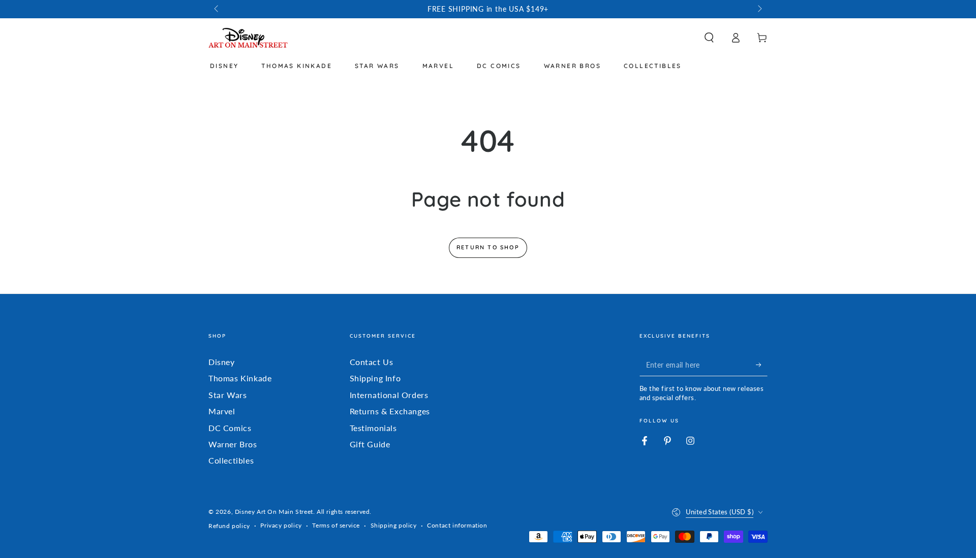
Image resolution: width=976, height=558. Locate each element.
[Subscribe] (762, 364)
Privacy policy (280, 525)
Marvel (221, 411)
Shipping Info (375, 378)
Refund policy (229, 526)
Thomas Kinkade (239, 378)
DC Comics (229, 428)
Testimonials (373, 428)
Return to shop (488, 247)
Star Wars (227, 395)
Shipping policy (394, 525)
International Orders (389, 395)
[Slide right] (759, 9)
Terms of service (336, 525)
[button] (709, 37)
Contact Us (371, 362)
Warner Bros (232, 444)
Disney (221, 362)
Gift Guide (370, 444)
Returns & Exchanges (390, 411)
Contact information (457, 525)
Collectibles (231, 460)
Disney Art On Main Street (274, 511)
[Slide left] (217, 9)
